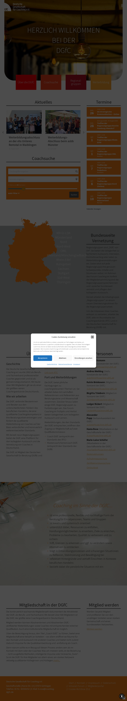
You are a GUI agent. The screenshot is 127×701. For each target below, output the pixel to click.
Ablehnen (62, 358)
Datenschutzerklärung (65, 364)
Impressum (76, 364)
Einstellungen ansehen (83, 358)
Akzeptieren (42, 358)
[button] (92, 337)
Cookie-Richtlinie (52, 364)
